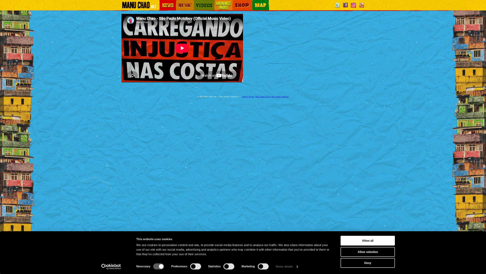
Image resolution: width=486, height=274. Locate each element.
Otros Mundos (221, 2)
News (162, 2)
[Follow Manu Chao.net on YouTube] (361, 8)
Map (254, 2)
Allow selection (368, 251)
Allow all (367, 240)
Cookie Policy (248, 97)
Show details (284, 266)
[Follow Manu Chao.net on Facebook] (345, 8)
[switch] (195, 266)
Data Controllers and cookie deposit (272, 97)
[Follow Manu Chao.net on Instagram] (353, 8)
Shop (235, 2)
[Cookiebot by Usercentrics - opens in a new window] (111, 266)
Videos (197, 2)
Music (179, 2)
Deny (367, 262)
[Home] (139, 7)
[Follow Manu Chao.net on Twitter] (337, 8)
